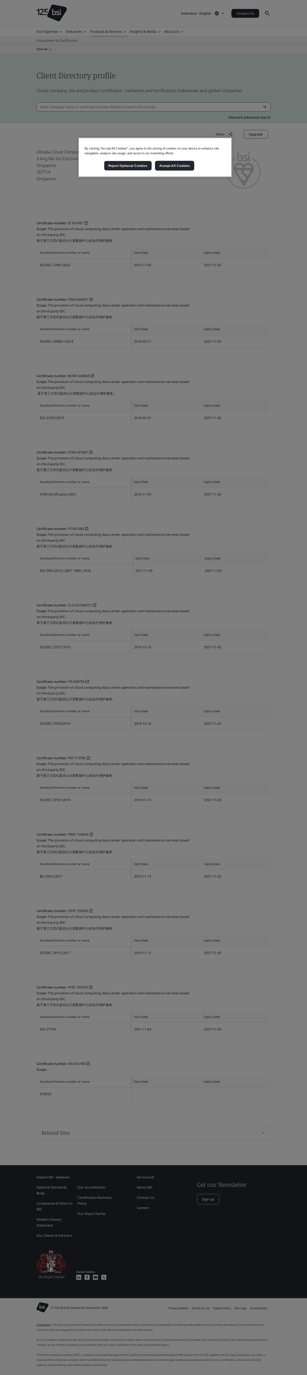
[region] (155, 157)
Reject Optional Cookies (127, 165)
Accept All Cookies (174, 165)
